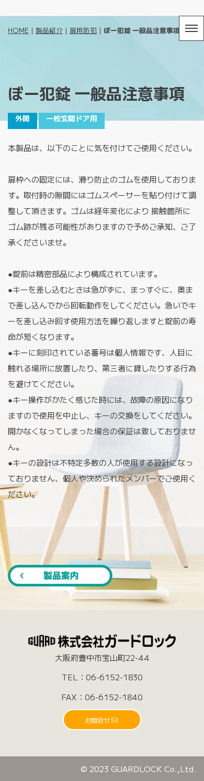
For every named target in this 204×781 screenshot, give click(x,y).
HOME (18, 30)
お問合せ (97, 719)
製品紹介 (49, 30)
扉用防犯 (83, 30)
